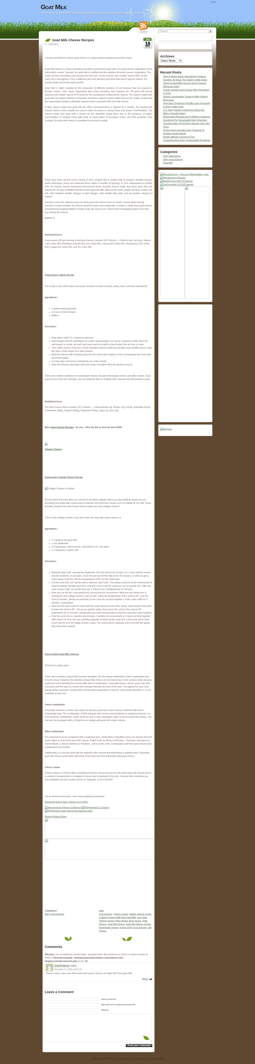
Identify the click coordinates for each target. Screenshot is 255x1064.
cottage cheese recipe (140, 914)
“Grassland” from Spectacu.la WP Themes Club (140, 1058)
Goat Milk (53, 6)
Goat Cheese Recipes (62, 427)
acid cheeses (105, 914)
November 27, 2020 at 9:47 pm (68, 969)
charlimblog (53, 44)
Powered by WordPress (103, 1058)
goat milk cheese (116, 924)
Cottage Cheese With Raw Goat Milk (117, 917)
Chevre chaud (120, 914)
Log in (213, 2)
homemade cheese (109, 927)
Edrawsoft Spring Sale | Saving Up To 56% (66, 802)
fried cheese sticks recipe (128, 921)
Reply (145, 979)
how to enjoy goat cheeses (133, 927)
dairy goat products (54, 914)
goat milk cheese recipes (138, 924)
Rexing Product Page (55, 816)
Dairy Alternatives (172, 156)
